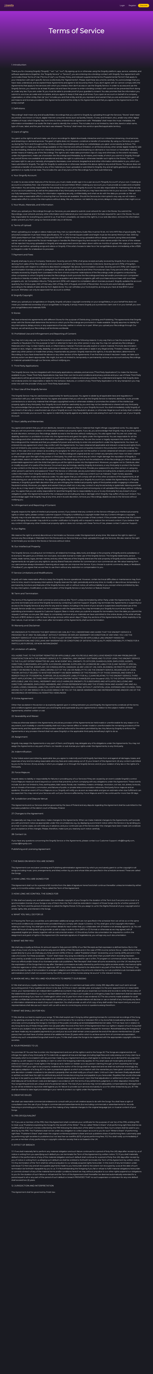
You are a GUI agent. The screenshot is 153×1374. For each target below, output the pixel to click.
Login (122, 5)
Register (132, 5)
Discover (143, 5)
